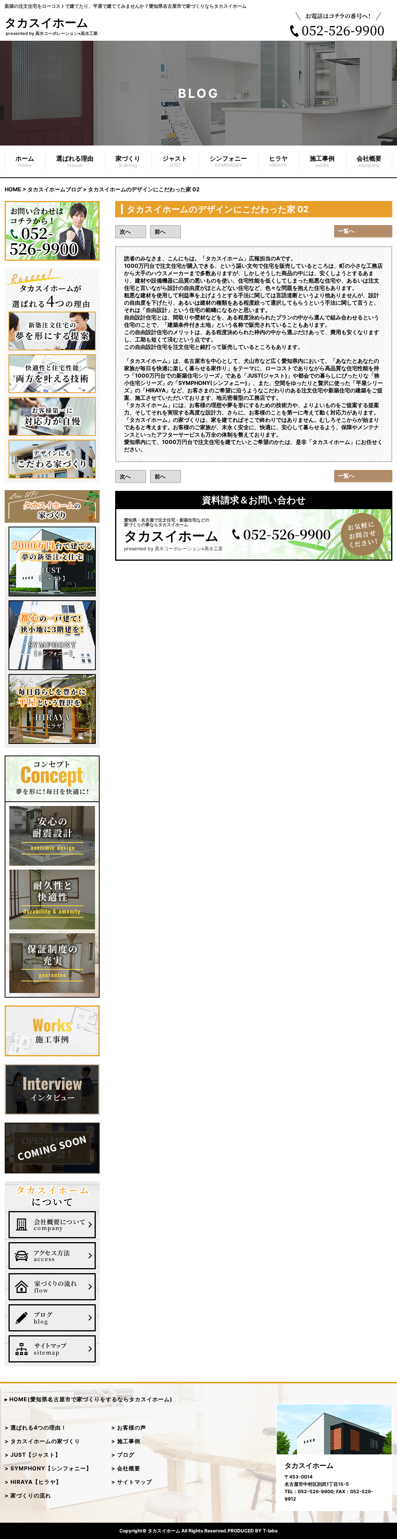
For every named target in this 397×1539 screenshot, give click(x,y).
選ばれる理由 (74, 161)
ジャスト (174, 161)
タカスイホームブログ (55, 189)
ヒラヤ (278, 161)
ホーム (25, 161)
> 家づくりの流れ (28, 1495)
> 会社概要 (125, 1468)
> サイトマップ (131, 1481)
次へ (125, 231)
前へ (160, 231)
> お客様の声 (128, 1427)
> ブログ (123, 1454)
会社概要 (369, 161)
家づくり (128, 161)
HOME (13, 189)
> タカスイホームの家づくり (42, 1441)
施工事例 (322, 161)
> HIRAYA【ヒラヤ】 (33, 1481)
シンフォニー (228, 161)
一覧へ (346, 230)
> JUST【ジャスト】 (33, 1454)
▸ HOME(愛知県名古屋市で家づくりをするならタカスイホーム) (89, 1399)
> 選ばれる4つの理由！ (36, 1427)
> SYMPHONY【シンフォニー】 (48, 1468)
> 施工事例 (125, 1441)
